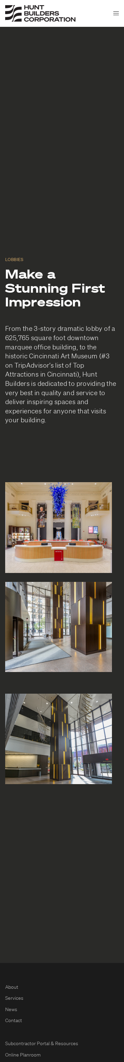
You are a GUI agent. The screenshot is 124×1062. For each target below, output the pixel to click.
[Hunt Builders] (40, 13)
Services (14, 998)
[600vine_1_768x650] (58, 739)
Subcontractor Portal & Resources (41, 1043)
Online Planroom (23, 1055)
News (11, 1009)
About (11, 987)
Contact (13, 1020)
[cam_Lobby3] (58, 527)
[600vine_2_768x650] (58, 627)
